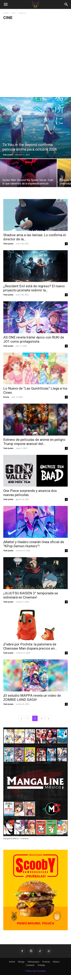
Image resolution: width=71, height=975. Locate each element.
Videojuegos (33, 961)
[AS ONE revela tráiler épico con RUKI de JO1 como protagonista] (35, 317)
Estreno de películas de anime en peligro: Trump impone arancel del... (34, 442)
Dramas (46, 961)
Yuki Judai (8, 154)
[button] (5, 4)
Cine (13, 13)
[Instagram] (31, 951)
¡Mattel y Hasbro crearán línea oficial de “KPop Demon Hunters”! (33, 544)
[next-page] (48, 718)
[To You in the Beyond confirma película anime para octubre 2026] (35, 128)
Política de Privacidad (35, 971)
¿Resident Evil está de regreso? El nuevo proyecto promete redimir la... (34, 288)
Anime (12, 961)
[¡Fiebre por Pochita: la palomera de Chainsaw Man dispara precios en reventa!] (35, 624)
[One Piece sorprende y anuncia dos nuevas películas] (35, 471)
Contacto (30, 965)
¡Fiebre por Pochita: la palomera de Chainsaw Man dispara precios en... (30, 646)
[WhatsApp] (49, 951)
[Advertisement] (35, 59)
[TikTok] (40, 951)
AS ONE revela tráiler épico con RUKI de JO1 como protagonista (33, 339)
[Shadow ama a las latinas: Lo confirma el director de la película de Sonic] (35, 215)
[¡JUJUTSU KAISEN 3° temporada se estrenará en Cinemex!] (35, 573)
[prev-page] (21, 718)
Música (56, 961)
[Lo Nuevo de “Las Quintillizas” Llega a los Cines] (35, 368)
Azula (6, 397)
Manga (21, 961)
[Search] (66, 4)
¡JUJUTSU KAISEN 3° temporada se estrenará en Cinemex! (30, 595)
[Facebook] (22, 951)
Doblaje (41, 965)
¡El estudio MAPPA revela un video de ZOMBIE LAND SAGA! (32, 698)
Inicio (5, 13)
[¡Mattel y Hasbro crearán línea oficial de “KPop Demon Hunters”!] (35, 522)
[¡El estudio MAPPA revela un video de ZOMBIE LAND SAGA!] (35, 675)
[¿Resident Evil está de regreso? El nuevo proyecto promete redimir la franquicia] (35, 266)
